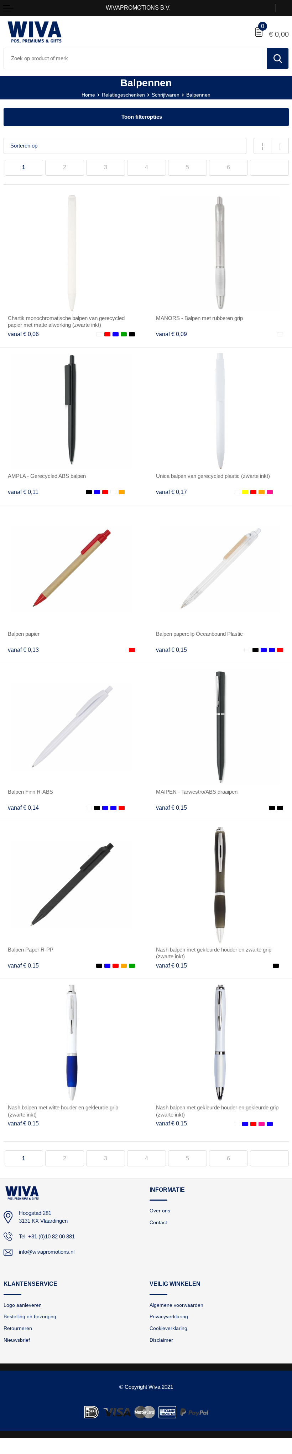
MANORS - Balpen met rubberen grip (199, 318)
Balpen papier (24, 634)
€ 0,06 (23, 334)
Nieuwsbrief (17, 1340)
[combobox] (135, 58)
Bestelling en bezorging (30, 1316)
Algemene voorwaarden (176, 1305)
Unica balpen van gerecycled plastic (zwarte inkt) (213, 476)
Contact (158, 1222)
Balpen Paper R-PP (30, 950)
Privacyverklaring (169, 1316)
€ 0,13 (23, 650)
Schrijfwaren (165, 95)
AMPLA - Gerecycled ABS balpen (47, 476)
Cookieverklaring (168, 1328)
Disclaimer (161, 1340)
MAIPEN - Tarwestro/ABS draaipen (197, 792)
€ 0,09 (171, 334)
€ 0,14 (23, 808)
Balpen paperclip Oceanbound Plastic (199, 634)
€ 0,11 (23, 492)
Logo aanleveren (23, 1305)
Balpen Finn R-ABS (30, 792)
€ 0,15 (171, 650)
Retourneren (18, 1328)
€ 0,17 (171, 492)
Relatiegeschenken (123, 95)
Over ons (160, 1210)
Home (88, 95)
